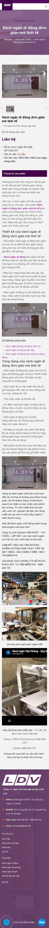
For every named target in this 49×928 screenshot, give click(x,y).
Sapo (32, 922)
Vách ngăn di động (10, 863)
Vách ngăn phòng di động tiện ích (23, 346)
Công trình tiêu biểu (10, 843)
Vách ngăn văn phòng (11, 867)
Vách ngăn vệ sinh (10, 872)
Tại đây (21, 154)
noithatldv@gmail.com (21, 826)
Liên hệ (5, 852)
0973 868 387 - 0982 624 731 (29, 820)
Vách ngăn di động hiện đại (19, 350)
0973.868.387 (11, 150)
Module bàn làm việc (10, 876)
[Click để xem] (24, 81)
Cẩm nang (6, 847)
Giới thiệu (6, 839)
